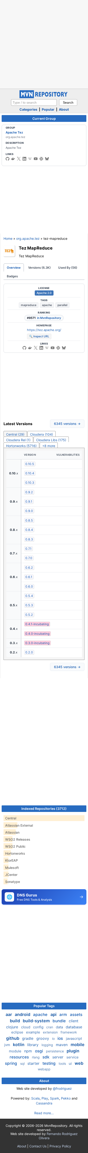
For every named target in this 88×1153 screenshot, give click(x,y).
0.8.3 (29, 539)
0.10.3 (29, 482)
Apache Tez (14, 132)
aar (9, 1014)
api (53, 1014)
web (79, 1063)
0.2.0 (29, 652)
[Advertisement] (44, 44)
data (60, 1027)
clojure (12, 1027)
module (15, 1051)
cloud (26, 1027)
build (15, 1020)
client (73, 1021)
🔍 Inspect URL (39, 336)
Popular (48, 109)
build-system (37, 1020)
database (74, 1027)
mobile (77, 1044)
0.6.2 (29, 567)
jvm (7, 1045)
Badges (12, 276)
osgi (39, 1051)
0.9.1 (28, 501)
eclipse (17, 1032)
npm (28, 1051)
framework (69, 1032)
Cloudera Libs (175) (51, 440)
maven (62, 1044)
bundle (60, 1021)
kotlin (19, 1044)
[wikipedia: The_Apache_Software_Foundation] (30, 159)
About (64, 109)
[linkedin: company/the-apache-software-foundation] (24, 159)
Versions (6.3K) (39, 267)
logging (48, 1045)
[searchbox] (34, 102)
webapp (44, 1069)
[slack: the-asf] (41, 159)
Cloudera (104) (41, 434)
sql (23, 1063)
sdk (46, 1057)
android (23, 1014)
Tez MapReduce (36, 247)
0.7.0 (28, 558)
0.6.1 (28, 577)
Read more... (44, 1113)
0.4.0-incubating (37, 633)
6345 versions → (67, 424)
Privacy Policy (60, 1146)
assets (76, 1014)
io (54, 1038)
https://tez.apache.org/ (44, 330)
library (33, 1044)
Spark (54, 1098)
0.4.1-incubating (37, 624)
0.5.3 (29, 605)
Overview (14, 267)
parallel (62, 305)
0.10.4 (29, 473)
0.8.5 (29, 520)
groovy (43, 1038)
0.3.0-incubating (37, 643)
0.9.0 (29, 511)
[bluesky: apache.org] (47, 159)
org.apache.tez (28, 238)
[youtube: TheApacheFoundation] (36, 159)
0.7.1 (28, 548)
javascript (74, 1038)
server (58, 1057)
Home (8, 238)
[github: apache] (7, 159)
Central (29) (15, 434)
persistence (55, 1051)
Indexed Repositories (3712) (44, 809)
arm (63, 1014)
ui (71, 1063)
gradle (28, 1038)
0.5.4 (29, 596)
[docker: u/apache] (13, 159)
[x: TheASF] (19, 159)
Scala (35, 1098)
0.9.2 (29, 492)
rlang (36, 1057)
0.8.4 (29, 530)
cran (50, 1027)
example (33, 1032)
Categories (28, 109)
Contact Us (37, 1146)
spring (11, 1063)
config (38, 1027)
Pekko (66, 1098)
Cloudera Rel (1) (18, 440)
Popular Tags (44, 1006)
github (13, 1038)
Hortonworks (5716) (21, 446)
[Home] (44, 97)
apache (47, 305)
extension (51, 1032)
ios (60, 1038)
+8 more (48, 446)
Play (45, 1098)
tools (63, 1063)
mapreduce (28, 305)
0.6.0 (29, 586)
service (72, 1057)
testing (49, 1063)
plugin (73, 1050)
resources (20, 1057)
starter (34, 1063)
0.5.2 (29, 615)
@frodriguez (62, 1088)
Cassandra (44, 1103)
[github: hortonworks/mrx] (24, 348)
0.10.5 (29, 464)
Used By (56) (67, 267)
